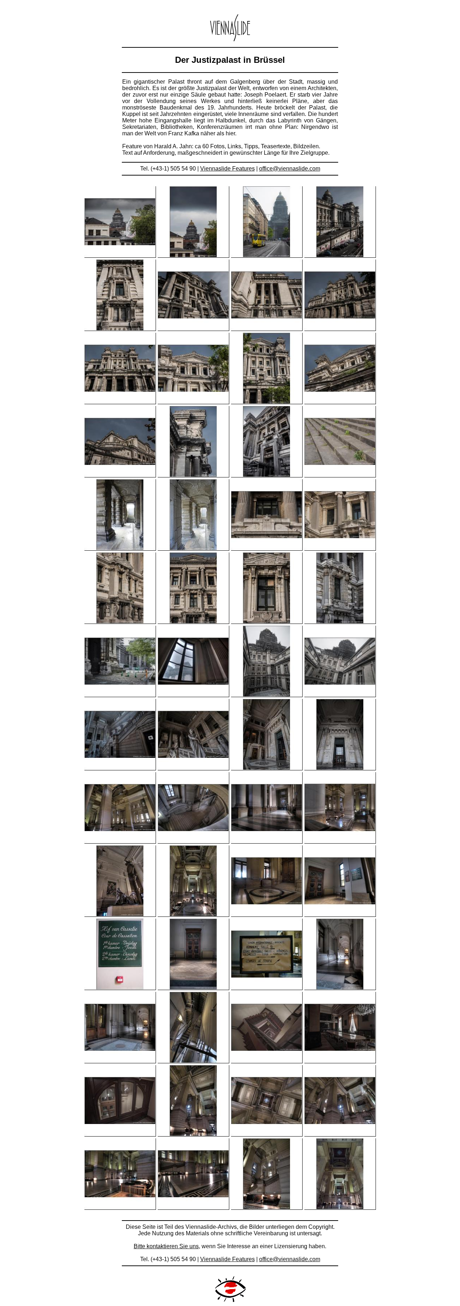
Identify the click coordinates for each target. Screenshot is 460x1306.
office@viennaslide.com (289, 168)
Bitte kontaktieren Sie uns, (167, 1246)
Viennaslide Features (227, 168)
